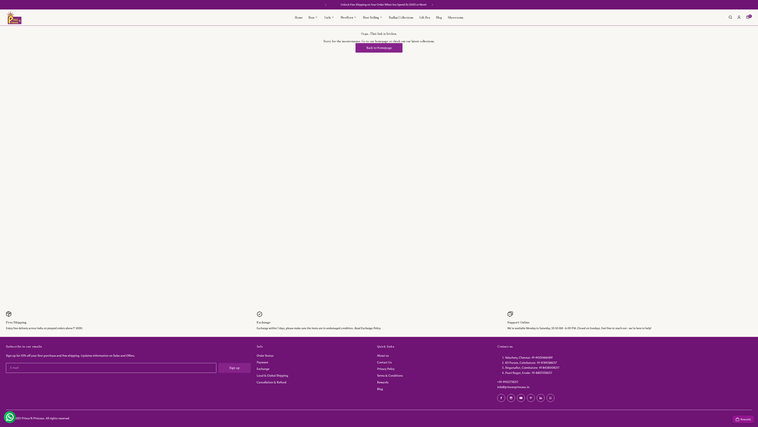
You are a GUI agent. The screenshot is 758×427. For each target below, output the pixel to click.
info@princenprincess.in (513, 387)
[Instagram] (511, 398)
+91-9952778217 (507, 382)
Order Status (265, 355)
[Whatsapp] (550, 398)
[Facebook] (501, 398)
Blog (380, 389)
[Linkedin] (541, 398)
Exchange (263, 369)
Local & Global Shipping (272, 375)
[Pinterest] (531, 398)
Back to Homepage (379, 48)
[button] (326, 5)
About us (383, 355)
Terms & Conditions (390, 375)
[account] (739, 17)
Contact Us (384, 362)
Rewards (382, 382)
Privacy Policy (386, 369)
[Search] (730, 17)
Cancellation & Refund (271, 382)
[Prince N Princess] (14, 17)
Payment (262, 362)
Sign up (234, 368)
